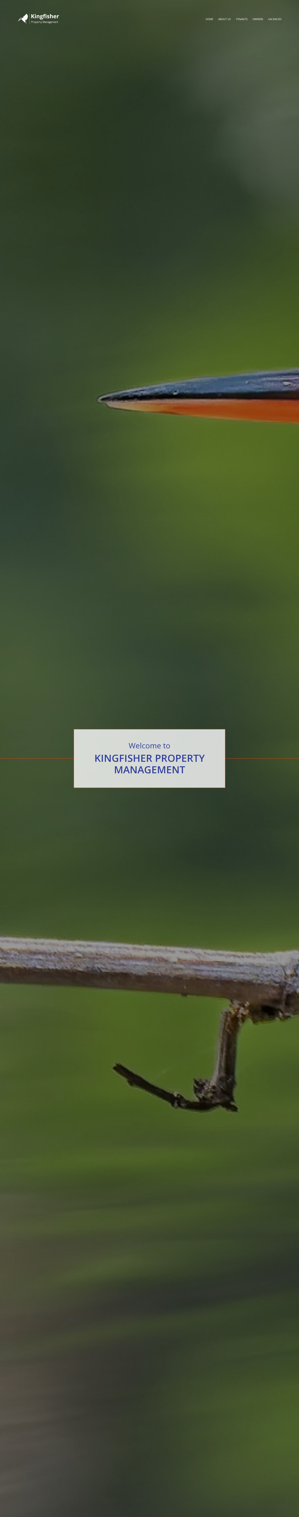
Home (209, 19)
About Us (224, 19)
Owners (258, 19)
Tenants (242, 19)
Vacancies (275, 19)
